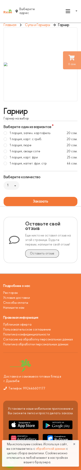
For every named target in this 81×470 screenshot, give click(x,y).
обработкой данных (51, 448)
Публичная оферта (17, 324)
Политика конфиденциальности (26, 334)
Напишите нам (13, 307)
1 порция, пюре (20, 145)
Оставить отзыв (42, 253)
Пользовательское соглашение (27, 329)
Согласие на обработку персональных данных (38, 339)
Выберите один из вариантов (27, 127)
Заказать (40, 201)
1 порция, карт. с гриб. (25, 139)
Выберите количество (22, 177)
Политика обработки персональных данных (35, 344)
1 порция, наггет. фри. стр (28, 163)
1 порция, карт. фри (23, 157)
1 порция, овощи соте (24, 151)
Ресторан (10, 293)
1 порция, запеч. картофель (30, 133)
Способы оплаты (15, 302)
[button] (24, 430)
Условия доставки (16, 297)
